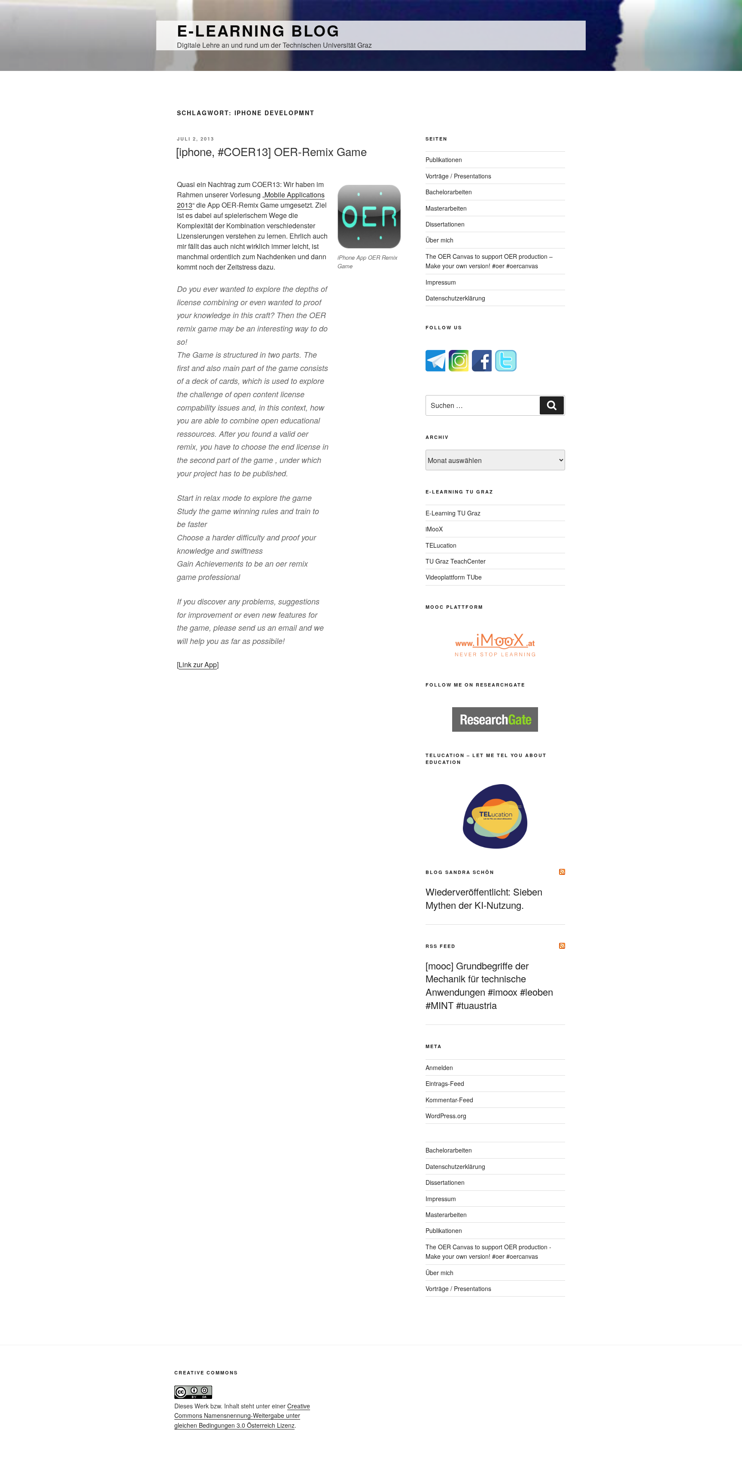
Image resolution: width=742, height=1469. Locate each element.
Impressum (441, 282)
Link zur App (198, 664)
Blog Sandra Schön (460, 872)
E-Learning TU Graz (453, 513)
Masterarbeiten (446, 208)
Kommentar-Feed (449, 1099)
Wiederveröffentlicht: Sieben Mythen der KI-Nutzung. (484, 898)
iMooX (434, 528)
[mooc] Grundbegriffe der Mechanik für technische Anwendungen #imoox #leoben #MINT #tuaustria (489, 985)
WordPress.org (446, 1115)
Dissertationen (445, 224)
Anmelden (439, 1067)
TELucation (441, 545)
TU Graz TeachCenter (456, 561)
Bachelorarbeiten (449, 191)
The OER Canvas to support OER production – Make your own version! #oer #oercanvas (489, 261)
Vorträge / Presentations (458, 176)
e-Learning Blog (258, 30)
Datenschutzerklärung (455, 298)
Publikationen (444, 159)
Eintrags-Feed (445, 1083)
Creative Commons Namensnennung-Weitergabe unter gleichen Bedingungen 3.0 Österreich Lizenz (242, 1415)
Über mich (439, 240)
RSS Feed (441, 946)
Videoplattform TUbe (454, 577)
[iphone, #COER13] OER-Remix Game (271, 151)
